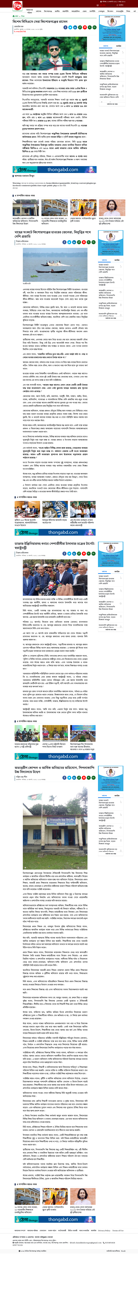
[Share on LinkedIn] (75, 27)
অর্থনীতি (92, 11)
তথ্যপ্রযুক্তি (119, 11)
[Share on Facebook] (65, 27)
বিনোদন (110, 11)
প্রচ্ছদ (16, 16)
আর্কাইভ (93, 1230)
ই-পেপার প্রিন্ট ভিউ (20, 32)
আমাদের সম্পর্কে (20, 1230)
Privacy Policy (104, 1230)
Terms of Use (118, 1230)
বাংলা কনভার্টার (84, 1230)
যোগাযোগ (43, 1230)
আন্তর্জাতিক (76, 11)
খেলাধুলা (101, 11)
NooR (123, 1251)
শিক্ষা (128, 11)
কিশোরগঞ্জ (48, 11)
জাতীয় (57, 11)
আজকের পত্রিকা (29, 11)
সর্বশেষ (38, 11)
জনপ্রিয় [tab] (118, 46)
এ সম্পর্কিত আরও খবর (25, 196)
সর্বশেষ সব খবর (112, 104)
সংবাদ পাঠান (52, 1230)
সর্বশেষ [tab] (105, 46)
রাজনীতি (65, 11)
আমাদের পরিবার (32, 1230)
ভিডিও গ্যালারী (72, 1230)
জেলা (84, 11)
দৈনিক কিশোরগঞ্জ (30, 1251)
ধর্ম (135, 11)
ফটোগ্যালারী (62, 1230)
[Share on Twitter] (70, 27)
